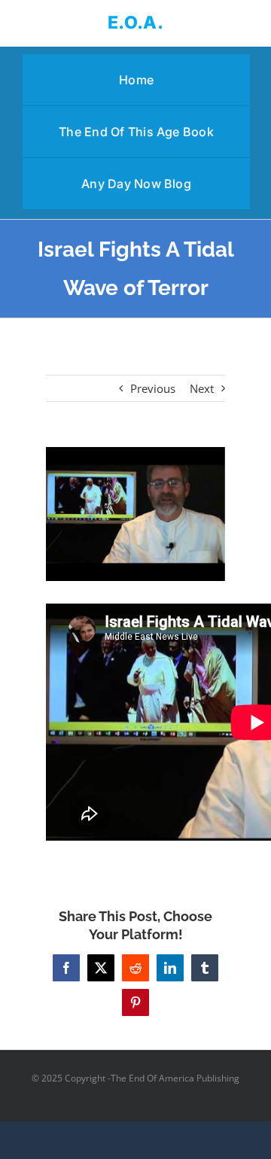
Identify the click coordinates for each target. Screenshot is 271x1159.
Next (202, 388)
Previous (152, 388)
